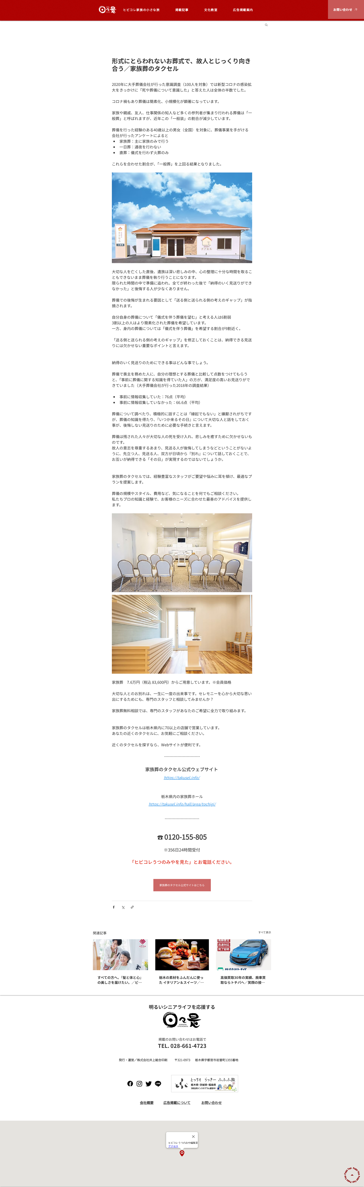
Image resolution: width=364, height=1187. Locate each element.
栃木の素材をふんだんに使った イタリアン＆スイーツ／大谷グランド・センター (181, 980)
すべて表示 (264, 932)
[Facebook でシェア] (113, 907)
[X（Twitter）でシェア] (123, 907)
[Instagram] (139, 1083)
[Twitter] (148, 1083)
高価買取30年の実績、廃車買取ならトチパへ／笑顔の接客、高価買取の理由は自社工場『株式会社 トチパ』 (243, 980)
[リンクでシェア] (132, 907)
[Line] (158, 1083)
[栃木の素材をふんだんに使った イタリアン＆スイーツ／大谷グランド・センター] (182, 954)
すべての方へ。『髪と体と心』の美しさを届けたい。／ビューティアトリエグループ (120, 980)
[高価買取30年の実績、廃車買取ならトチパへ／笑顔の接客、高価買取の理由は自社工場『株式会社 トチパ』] (243, 954)
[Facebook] (130, 1083)
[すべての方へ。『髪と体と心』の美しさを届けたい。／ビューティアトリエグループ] (120, 954)
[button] (346, 9)
